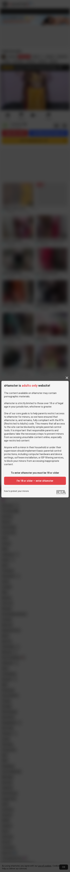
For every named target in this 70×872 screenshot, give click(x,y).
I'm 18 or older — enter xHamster (35, 480)
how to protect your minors (16, 491)
